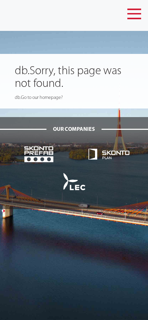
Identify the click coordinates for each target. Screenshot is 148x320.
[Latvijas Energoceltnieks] (74, 181)
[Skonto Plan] (109, 154)
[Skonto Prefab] (39, 154)
